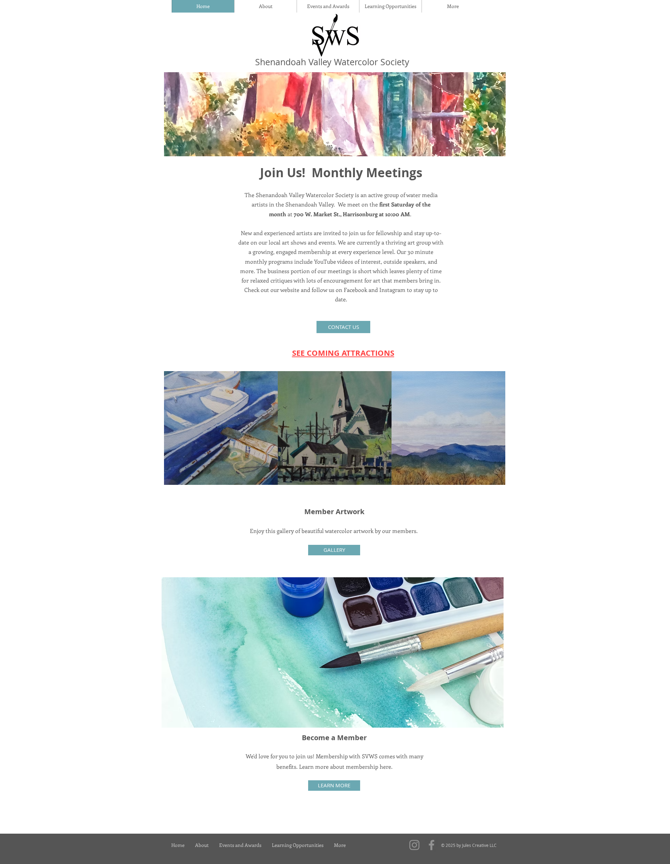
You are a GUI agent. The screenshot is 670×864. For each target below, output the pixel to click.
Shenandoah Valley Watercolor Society (332, 62)
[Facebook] (431, 845)
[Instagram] (414, 845)
